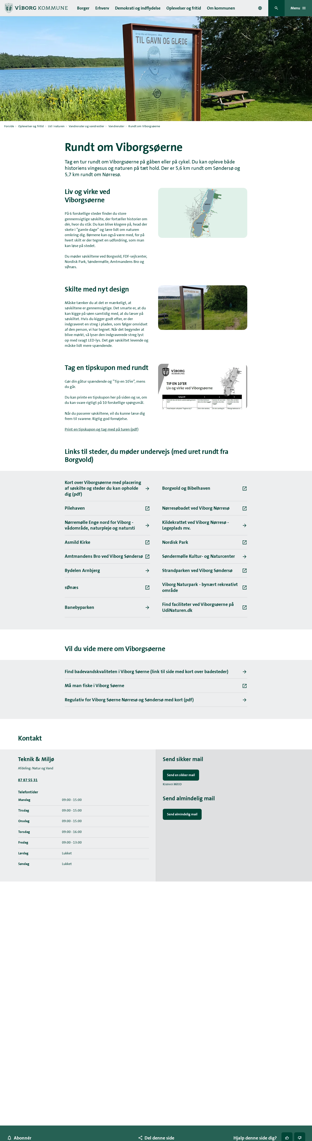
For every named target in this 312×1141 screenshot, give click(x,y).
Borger (83, 8)
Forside (9, 126)
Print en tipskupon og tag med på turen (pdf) (101, 429)
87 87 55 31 (28, 780)
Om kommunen (221, 8)
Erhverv (102, 8)
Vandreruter (116, 126)
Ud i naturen (56, 126)
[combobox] (260, 8)
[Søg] (276, 8)
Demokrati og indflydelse (137, 8)
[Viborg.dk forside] (36, 8)
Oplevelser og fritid (183, 8)
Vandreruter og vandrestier (86, 126)
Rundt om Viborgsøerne (144, 126)
